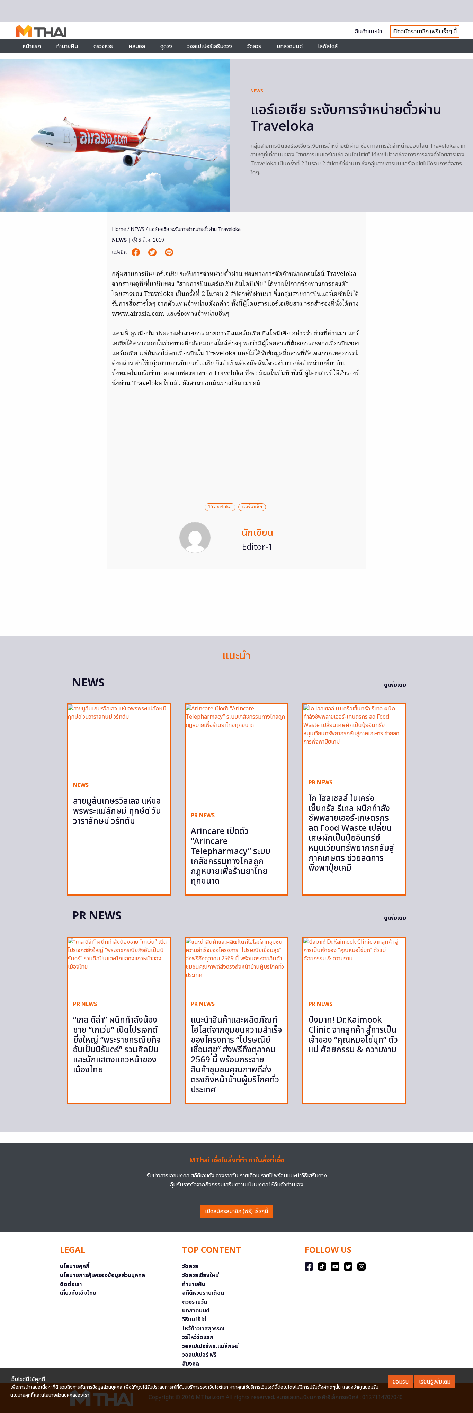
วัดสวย (254, 46)
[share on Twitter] (153, 252)
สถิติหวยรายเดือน (203, 1293)
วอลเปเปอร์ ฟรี (199, 1355)
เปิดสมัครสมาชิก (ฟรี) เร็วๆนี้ (236, 1211)
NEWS (256, 91)
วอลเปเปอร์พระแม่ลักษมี (210, 1346)
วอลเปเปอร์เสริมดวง (209, 46)
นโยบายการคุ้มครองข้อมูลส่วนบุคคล (102, 1275)
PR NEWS (203, 815)
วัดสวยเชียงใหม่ (200, 1275)
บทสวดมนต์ (290, 46)
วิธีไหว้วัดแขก (197, 1337)
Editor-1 (257, 547)
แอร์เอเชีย (252, 507)
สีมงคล (190, 1364)
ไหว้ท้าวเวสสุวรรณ (203, 1328)
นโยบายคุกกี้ (74, 1266)
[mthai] (41, 31)
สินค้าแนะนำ (368, 31)
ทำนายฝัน (67, 46)
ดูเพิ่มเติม (395, 685)
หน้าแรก (32, 46)
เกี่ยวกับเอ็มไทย (78, 1293)
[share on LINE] (169, 252)
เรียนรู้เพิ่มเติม (434, 1382)
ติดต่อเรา (71, 1284)
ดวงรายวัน (194, 1302)
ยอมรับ (401, 1382)
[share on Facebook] (136, 252)
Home (119, 229)
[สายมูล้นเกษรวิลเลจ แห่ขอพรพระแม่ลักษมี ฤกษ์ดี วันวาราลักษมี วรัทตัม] (119, 740)
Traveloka (220, 507)
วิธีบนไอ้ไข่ (194, 1319)
